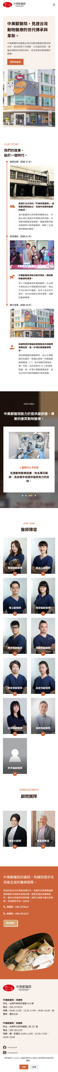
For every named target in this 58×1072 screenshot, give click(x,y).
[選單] (54, 4)
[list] (29, 459)
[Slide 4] (34, 495)
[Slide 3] (29, 495)
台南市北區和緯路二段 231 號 (23, 1026)
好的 (24, 1067)
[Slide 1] (22, 495)
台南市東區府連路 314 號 (21, 1003)
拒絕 (34, 1067)
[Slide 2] (26, 495)
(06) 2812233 (16, 1030)
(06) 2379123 (16, 1007)
